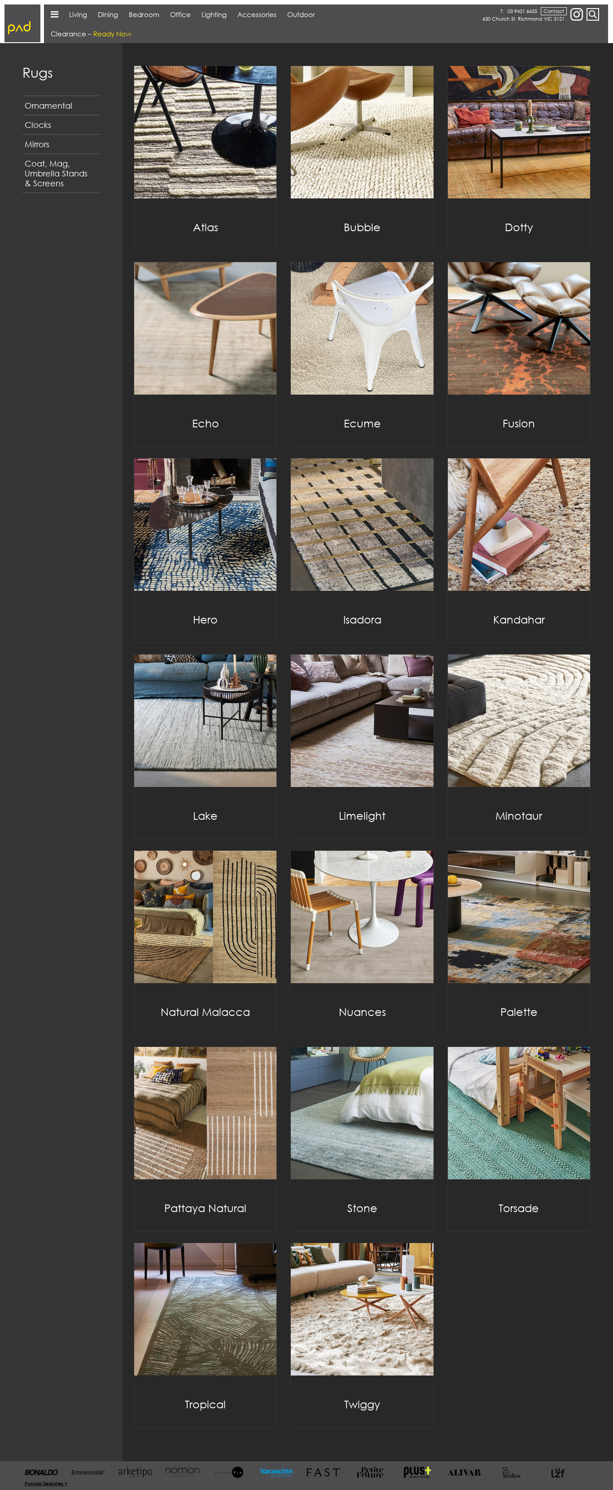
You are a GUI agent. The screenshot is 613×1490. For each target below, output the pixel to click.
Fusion (519, 423)
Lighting (214, 14)
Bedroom (144, 14)
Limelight (362, 815)
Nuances (362, 1011)
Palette (519, 1011)
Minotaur (518, 815)
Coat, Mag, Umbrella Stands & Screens (56, 173)
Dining (108, 14)
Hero (205, 619)
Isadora (362, 619)
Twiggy (362, 1404)
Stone (362, 1207)
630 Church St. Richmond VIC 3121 (523, 19)
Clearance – (91, 34)
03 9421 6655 (522, 11)
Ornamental (48, 105)
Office (180, 14)
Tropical (205, 1404)
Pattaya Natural (205, 1207)
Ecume (362, 423)
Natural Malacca (205, 1011)
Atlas (205, 226)
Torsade (519, 1207)
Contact (553, 11)
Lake (205, 815)
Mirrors (37, 144)
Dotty (519, 226)
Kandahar (519, 619)
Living (78, 14)
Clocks (38, 125)
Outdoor (301, 14)
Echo (205, 423)
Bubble (362, 226)
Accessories (256, 14)
